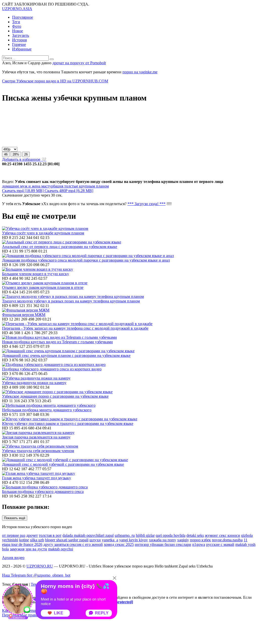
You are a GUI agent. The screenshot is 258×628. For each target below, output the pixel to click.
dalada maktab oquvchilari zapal (88, 535)
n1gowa (198, 544)
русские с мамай (220, 544)
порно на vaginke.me (139, 72)
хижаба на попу (162, 540)
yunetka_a (110, 540)
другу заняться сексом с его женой (73, 544)
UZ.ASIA (17, 9)
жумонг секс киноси (222, 535)
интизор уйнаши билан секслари (163, 544)
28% (16, 154)
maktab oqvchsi (60, 549)
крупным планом (93, 186)
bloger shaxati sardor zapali (66, 540)
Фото (16, 26)
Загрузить (20, 35)
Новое (17, 31)
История (19, 40)
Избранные (21, 49)
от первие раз (13, 535)
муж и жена (29, 186)
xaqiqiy (183, 540)
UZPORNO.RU (39, 566)
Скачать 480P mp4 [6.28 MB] (69, 191)
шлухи (95, 540)
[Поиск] (52, 59)
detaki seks (195, 535)
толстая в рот (50, 535)
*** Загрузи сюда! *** (146, 204)
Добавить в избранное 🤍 (24, 159)
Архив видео (13, 557)
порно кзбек (200, 540)
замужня (17, 549)
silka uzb (37, 540)
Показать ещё (14, 518)
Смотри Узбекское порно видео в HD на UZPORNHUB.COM (55, 81)
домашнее (10, 186)
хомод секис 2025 (119, 544)
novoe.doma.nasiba (227, 540)
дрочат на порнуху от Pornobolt (79, 63)
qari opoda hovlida (170, 535)
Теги (16, 22)
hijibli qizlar (145, 535)
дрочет (32, 535)
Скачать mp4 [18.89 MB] (23, 191)
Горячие (19, 44)
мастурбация (51, 186)
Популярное (22, 17)
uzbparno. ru (125, 535)
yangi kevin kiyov (133, 540)
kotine (24, 540)
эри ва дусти (36, 549)
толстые (70, 186)
